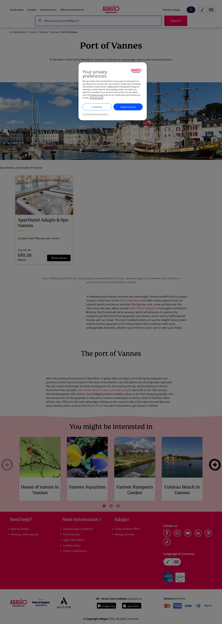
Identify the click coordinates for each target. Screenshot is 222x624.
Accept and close (128, 107)
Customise (97, 107)
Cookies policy (97, 97)
